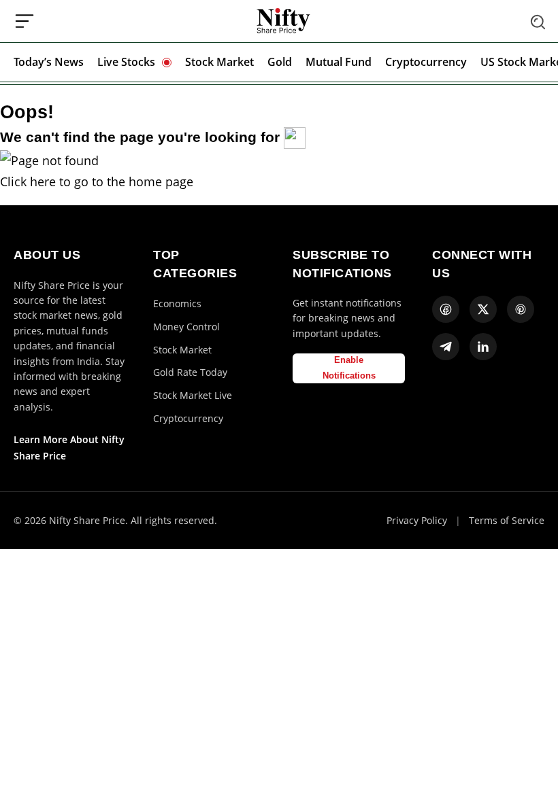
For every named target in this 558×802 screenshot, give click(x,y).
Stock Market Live (192, 395)
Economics (177, 303)
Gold (279, 61)
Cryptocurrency (426, 61)
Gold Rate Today (190, 372)
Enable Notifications (349, 368)
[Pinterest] (520, 309)
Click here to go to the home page (96, 181)
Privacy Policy (417, 520)
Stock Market (219, 61)
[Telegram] (445, 346)
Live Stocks (126, 61)
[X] (483, 309)
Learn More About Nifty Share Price (69, 447)
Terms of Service (506, 520)
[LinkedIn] (483, 346)
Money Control (186, 326)
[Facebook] (445, 309)
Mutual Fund (339, 61)
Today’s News (49, 61)
